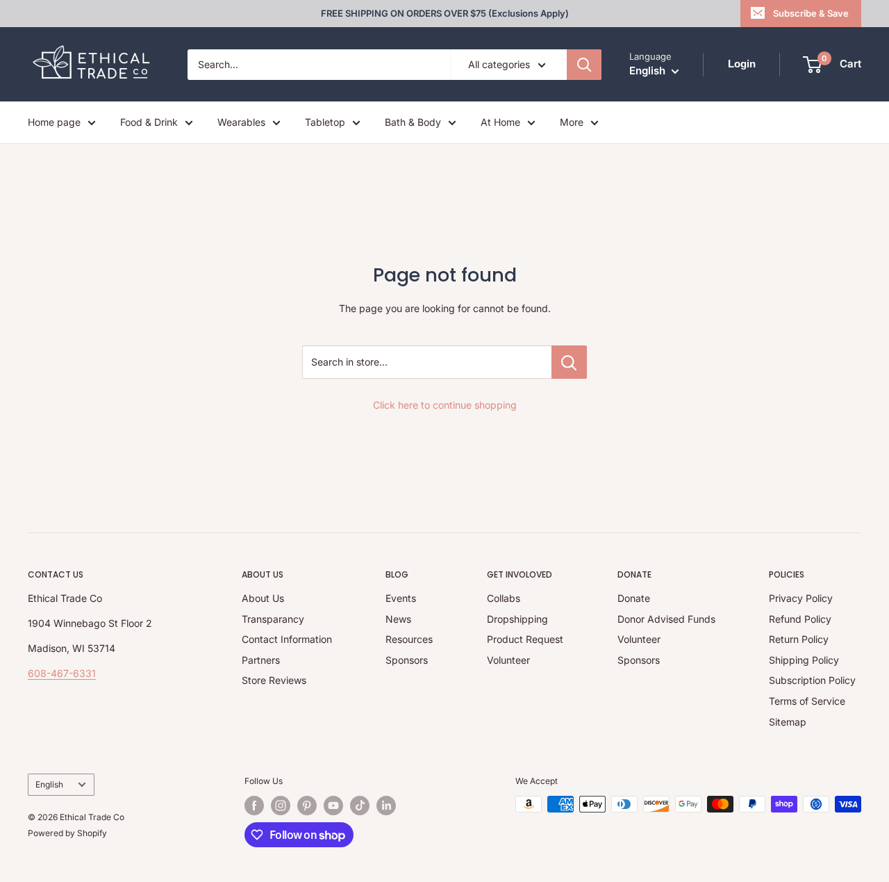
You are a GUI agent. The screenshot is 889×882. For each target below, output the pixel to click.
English (49, 784)
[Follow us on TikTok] (359, 805)
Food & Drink (149, 122)
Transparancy (273, 619)
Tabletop (325, 122)
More (571, 122)
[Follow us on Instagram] (280, 805)
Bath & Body (413, 122)
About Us (263, 598)
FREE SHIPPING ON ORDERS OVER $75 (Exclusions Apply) (445, 13)
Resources (409, 639)
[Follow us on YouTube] (333, 805)
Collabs (503, 598)
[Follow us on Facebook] (254, 805)
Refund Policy (800, 619)
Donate (633, 598)
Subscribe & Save (811, 13)
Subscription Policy (812, 680)
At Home (500, 122)
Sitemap (787, 722)
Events (400, 598)
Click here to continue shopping (445, 405)
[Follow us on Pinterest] (307, 805)
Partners (261, 660)
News (398, 619)
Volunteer (508, 660)
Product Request (525, 639)
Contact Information (287, 639)
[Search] (584, 64)
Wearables (241, 122)
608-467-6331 (62, 673)
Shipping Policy (804, 660)
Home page (54, 122)
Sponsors (406, 660)
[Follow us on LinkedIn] (386, 805)
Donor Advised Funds (666, 619)
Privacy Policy (801, 598)
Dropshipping (517, 619)
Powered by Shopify (67, 833)
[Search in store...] (569, 362)
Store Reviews (274, 680)
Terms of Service (807, 701)
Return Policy (799, 639)
